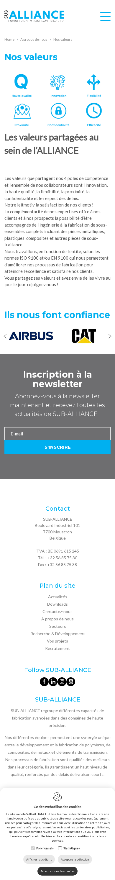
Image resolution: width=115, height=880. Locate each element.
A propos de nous (57, 618)
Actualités (57, 596)
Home (9, 39)
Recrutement (57, 648)
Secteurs (57, 626)
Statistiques (71, 848)
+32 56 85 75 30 (62, 557)
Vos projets (57, 640)
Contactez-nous (57, 611)
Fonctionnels (45, 848)
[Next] (110, 337)
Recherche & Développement (57, 633)
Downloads (57, 604)
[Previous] (5, 337)
